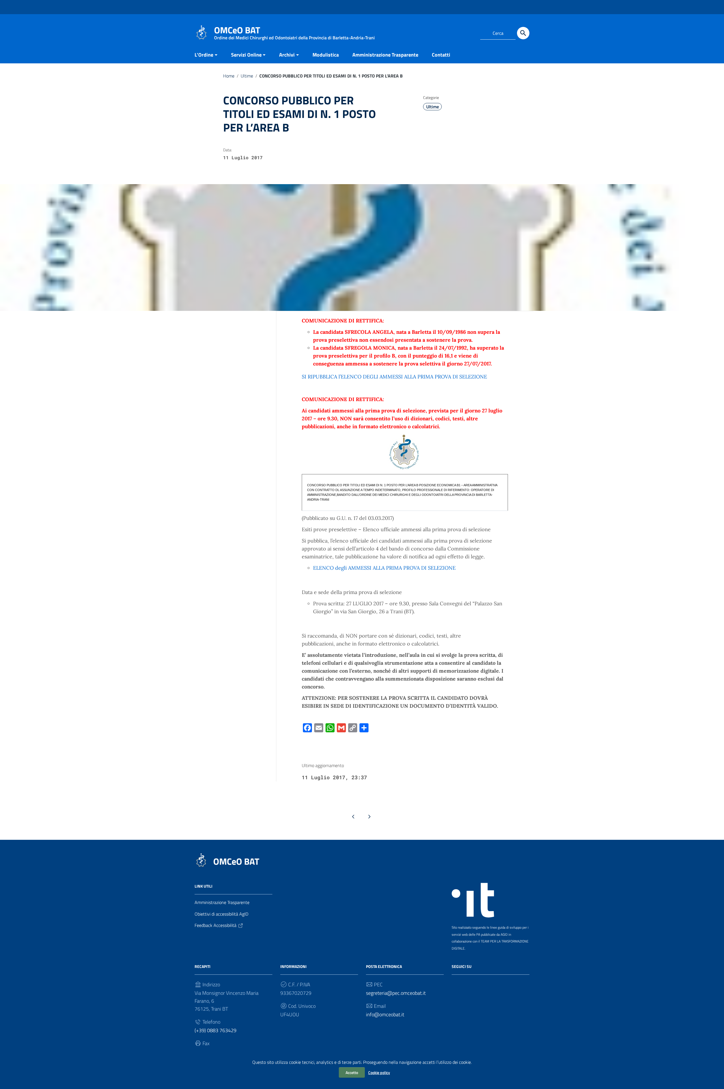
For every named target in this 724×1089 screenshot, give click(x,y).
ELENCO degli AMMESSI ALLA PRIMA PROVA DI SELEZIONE (384, 568)
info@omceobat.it (385, 1014)
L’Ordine (204, 55)
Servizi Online (246, 55)
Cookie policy (379, 1072)
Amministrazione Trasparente (385, 55)
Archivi (287, 55)
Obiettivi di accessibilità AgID (221, 914)
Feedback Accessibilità (215, 925)
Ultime (247, 75)
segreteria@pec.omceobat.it (396, 993)
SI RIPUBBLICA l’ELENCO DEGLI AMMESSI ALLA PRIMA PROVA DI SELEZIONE (394, 376)
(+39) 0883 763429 (215, 1030)
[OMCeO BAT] (201, 32)
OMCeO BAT (236, 861)
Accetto (352, 1072)
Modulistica (326, 55)
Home (228, 75)
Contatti (441, 55)
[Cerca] (523, 33)
